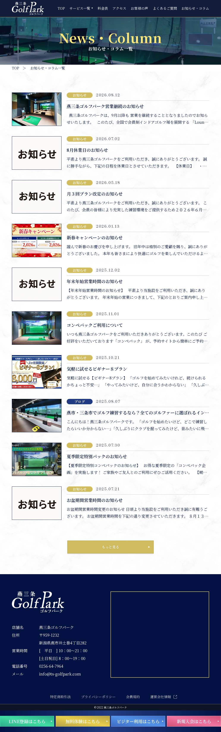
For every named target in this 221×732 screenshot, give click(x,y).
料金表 (103, 8)
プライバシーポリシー (98, 696)
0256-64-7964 (51, 666)
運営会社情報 (160, 696)
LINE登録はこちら (27, 721)
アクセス (119, 8)
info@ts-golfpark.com (60, 674)
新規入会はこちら (194, 721)
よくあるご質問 (165, 8)
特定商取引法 (60, 696)
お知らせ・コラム (195, 8)
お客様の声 (139, 8)
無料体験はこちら (82, 721)
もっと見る (110, 546)
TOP (61, 8)
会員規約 (133, 696)
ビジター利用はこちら (138, 721)
